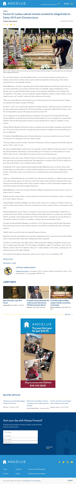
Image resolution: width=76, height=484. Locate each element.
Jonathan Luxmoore (55, 407)
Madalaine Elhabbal (55, 307)
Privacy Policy (27, 481)
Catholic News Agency (10, 21)
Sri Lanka (14, 263)
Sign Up (49, 447)
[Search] (59, 4)
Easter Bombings (7, 263)
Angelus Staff (6, 305)
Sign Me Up (6, 445)
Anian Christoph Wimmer (33, 408)
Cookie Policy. (37, 481)
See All (68, 314)
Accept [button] (70, 480)
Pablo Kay (29, 307)
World (5, 11)
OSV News (6, 407)
